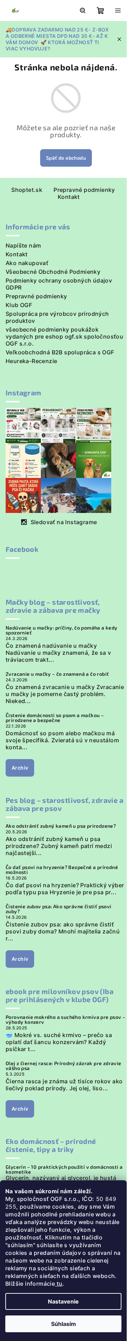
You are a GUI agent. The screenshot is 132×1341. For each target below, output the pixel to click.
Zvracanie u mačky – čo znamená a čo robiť (57, 674)
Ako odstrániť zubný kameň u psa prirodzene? (61, 826)
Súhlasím (63, 1323)
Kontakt (69, 196)
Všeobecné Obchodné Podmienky (53, 271)
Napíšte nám (23, 245)
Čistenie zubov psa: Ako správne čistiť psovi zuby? (59, 909)
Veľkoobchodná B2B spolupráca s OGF (60, 352)
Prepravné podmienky (84, 189)
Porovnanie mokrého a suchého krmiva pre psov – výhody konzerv (65, 1019)
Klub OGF (19, 304)
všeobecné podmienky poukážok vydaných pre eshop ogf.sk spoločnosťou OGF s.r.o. (64, 336)
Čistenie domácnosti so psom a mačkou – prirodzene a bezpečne (55, 718)
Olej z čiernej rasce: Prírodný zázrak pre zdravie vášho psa (63, 1066)
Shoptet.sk (26, 189)
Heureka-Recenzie (31, 360)
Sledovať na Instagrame (64, 522)
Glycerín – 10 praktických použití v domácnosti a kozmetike (64, 1169)
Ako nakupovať (27, 262)
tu (58, 1283)
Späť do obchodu (66, 158)
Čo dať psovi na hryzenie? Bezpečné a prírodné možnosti (62, 870)
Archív (20, 768)
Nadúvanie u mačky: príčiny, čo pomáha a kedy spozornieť (62, 630)
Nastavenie (63, 1301)
